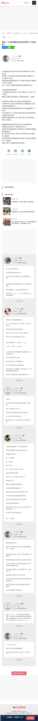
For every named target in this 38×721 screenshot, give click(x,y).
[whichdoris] (8, 438)
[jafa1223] (8, 311)
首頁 (3, 33)
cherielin (15, 56)
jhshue (17, 258)
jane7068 (18, 603)
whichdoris (18, 435)
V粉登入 (26, 3)
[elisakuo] (8, 391)
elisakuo (17, 388)
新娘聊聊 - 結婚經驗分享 (14, 33)
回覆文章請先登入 (19, 673)
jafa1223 (18, 309)
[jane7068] (8, 606)
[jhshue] (8, 260)
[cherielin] (6, 59)
